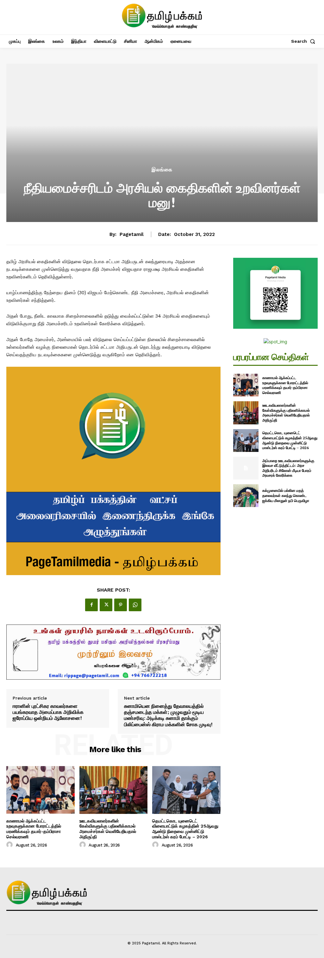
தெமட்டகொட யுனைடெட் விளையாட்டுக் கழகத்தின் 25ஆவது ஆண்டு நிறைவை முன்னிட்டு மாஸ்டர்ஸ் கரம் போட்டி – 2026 (185, 828)
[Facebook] (91, 605)
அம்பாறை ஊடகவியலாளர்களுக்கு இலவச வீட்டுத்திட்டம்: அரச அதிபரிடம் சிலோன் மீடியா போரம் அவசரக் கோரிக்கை (288, 468)
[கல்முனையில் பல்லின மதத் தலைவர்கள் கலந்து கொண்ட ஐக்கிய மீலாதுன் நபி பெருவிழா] (246, 495)
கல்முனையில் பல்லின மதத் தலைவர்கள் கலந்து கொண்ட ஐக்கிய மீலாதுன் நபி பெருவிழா (285, 495)
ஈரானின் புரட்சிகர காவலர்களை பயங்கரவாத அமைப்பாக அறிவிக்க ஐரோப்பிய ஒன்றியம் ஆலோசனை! (48, 712)
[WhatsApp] (135, 605)
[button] (304, 41)
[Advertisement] (162, 118)
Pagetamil (132, 234)
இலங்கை (162, 169)
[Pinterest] (120, 605)
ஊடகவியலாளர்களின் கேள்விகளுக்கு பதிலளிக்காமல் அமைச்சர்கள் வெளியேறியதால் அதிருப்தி (107, 828)
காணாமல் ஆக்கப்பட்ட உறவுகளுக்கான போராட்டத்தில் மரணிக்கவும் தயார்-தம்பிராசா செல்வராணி (33, 828)
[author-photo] (10, 844)
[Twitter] (106, 605)
